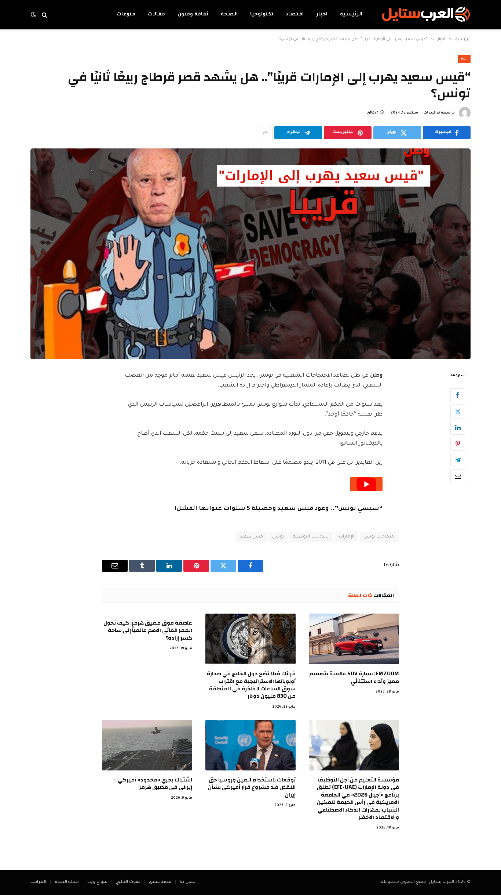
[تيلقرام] (457, 460)
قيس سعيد (251, 537)
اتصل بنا (188, 882)
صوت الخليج (128, 882)
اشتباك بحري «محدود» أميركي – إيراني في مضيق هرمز (152, 783)
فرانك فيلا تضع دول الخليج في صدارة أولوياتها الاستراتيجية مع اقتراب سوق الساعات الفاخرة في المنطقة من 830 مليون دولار (251, 685)
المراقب (38, 882)
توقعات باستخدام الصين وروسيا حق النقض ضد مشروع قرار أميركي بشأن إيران (252, 787)
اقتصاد (295, 14)
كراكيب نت (432, 113)
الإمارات (346, 537)
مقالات (156, 14)
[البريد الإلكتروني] (457, 476)
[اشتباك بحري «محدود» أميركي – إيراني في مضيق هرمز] (147, 745)
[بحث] (44, 15)
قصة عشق (160, 882)
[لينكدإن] (457, 428)
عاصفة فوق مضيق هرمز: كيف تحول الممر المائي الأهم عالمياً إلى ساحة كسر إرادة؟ (147, 630)
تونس (278, 537)
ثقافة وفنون (193, 14)
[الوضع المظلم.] (34, 14)
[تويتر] (457, 411)
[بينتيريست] (457, 444)
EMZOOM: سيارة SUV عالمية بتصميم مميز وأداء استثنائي (354, 677)
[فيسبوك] (457, 395)
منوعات (126, 14)
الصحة (229, 14)
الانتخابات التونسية (311, 537)
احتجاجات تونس (379, 537)
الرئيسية (351, 14)
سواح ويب (97, 882)
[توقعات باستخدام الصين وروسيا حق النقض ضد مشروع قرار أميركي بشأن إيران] (250, 745)
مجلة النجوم (67, 882)
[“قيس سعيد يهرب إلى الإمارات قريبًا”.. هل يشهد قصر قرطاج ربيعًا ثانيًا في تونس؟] (250, 253)
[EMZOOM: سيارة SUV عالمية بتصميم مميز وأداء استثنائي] (354, 639)
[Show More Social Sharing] (265, 132)
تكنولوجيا (261, 14)
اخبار (322, 14)
